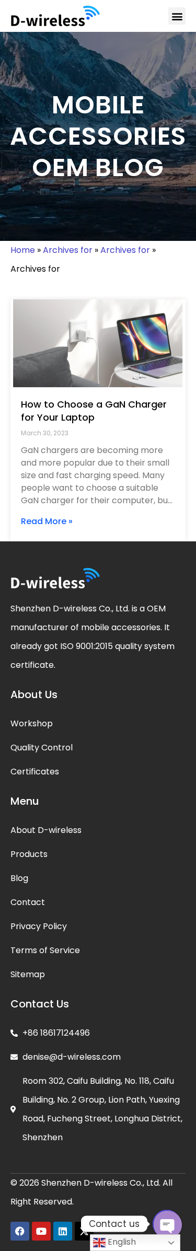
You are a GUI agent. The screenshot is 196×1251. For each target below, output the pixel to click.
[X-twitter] (84, 1231)
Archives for (68, 250)
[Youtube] (41, 1231)
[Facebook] (19, 1231)
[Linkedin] (62, 1231)
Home (22, 250)
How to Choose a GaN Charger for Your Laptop (94, 411)
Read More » (47, 521)
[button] (177, 16)
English (121, 1242)
